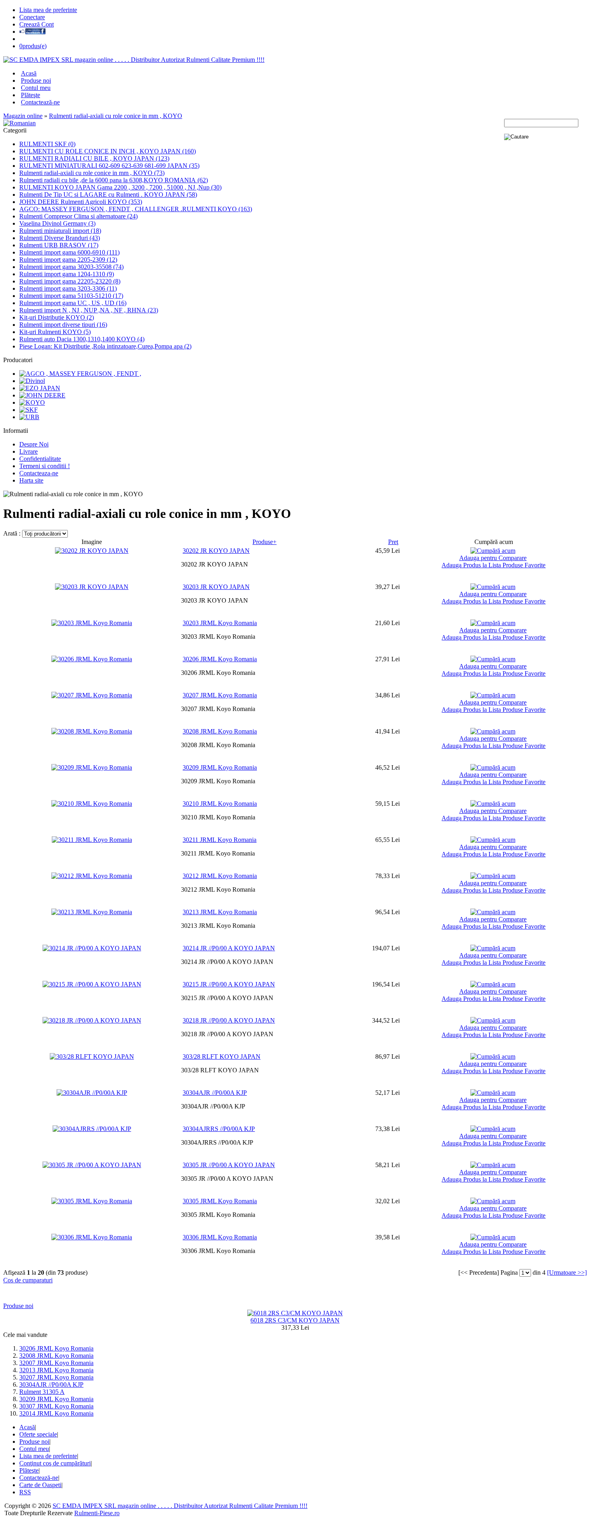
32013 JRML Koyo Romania (56, 1370)
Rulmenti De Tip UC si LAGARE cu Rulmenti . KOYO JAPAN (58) (108, 194)
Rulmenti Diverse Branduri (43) (59, 237)
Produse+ (264, 541)
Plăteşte (30, 95)
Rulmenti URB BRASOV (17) (58, 245)
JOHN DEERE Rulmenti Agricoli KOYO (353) (80, 201)
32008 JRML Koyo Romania (56, 1355)
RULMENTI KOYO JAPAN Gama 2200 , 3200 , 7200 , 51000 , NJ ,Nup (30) (120, 187)
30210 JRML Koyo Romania (220, 803)
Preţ (393, 541)
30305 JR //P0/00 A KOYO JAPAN (229, 1164)
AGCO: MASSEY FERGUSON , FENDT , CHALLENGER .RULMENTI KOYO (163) (135, 209)
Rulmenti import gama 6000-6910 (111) (69, 252)
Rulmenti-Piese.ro (97, 1513)
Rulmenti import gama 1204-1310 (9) (66, 274)
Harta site (31, 480)
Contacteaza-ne (38, 473)
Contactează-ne (40, 102)
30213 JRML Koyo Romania (220, 912)
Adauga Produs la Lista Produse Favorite (493, 565)
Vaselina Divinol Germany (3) (57, 223)
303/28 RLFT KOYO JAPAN (221, 1056)
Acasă (29, 73)
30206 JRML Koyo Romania (220, 659)
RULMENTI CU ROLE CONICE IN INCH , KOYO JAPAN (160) (107, 151)
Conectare (32, 17)
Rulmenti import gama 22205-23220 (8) (69, 281)
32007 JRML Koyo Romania (56, 1362)
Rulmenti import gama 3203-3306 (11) (68, 288)
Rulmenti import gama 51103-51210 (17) (71, 295)
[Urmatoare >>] (567, 1272)
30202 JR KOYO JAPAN (216, 550)
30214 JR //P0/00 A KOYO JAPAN (229, 948)
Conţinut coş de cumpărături (55, 1463)
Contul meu (36, 87)
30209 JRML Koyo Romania (220, 767)
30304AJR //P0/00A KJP (215, 1092)
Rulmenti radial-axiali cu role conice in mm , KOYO (115, 115)
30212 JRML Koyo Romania (220, 875)
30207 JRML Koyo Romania (220, 695)
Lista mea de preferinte (48, 9)
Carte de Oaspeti (40, 1484)
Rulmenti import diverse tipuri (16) (63, 324)
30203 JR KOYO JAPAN (216, 586)
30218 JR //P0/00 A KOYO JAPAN (229, 1020)
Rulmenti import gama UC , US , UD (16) (72, 303)
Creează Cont (36, 24)
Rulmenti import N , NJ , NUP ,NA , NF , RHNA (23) (88, 310)
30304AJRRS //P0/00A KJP (219, 1128)
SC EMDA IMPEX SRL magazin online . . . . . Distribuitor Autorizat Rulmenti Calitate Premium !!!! (180, 1505)
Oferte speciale (38, 1434)
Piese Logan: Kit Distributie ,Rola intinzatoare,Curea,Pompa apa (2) (105, 346)
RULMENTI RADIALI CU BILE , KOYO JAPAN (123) (94, 158)
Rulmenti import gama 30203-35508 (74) (71, 266)
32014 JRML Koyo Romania (56, 1413)
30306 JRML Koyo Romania (220, 1237)
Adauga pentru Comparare (493, 557)
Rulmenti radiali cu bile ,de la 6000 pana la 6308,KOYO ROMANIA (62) (113, 180)
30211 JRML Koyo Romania (219, 839)
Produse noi (36, 80)
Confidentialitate (40, 458)
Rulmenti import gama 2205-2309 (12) (68, 259)
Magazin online (23, 115)
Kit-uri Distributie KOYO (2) (56, 317)
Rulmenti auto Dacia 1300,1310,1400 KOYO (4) (81, 339)
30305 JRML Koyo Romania (220, 1201)
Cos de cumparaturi (28, 1280)
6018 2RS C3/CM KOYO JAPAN (295, 1320)
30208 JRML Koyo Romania (220, 731)
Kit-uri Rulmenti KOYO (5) (55, 331)
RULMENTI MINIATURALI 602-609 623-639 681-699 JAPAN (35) (109, 165)
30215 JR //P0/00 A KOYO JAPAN (229, 984)
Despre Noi (34, 444)
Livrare (28, 451)
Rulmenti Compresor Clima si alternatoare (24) (78, 216)
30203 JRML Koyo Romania (220, 622)
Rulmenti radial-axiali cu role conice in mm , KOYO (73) (92, 172)
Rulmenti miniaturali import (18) (60, 230)
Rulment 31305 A (42, 1391)
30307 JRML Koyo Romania (56, 1406)
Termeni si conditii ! (44, 466)
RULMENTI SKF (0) (47, 144)
